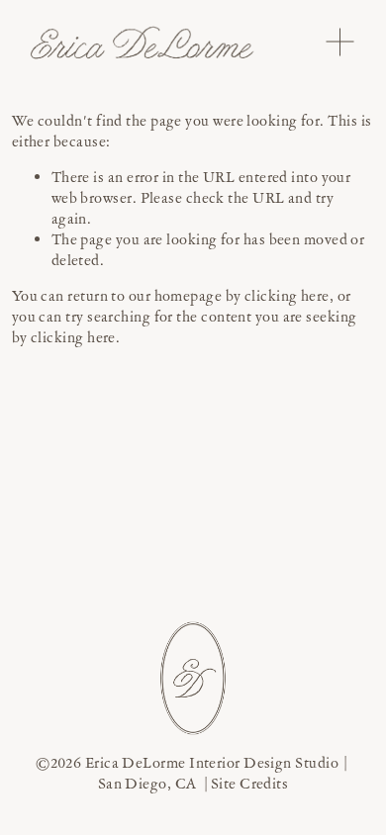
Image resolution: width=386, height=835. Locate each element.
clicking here (287, 296)
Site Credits (249, 783)
